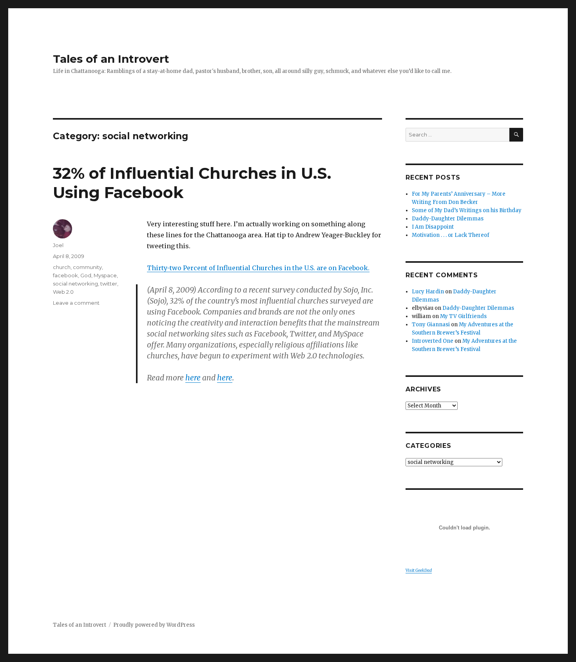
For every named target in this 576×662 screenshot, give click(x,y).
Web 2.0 (63, 292)
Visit (419, 570)
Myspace (105, 275)
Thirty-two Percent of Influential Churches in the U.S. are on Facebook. (258, 268)
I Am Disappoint (433, 227)
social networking (75, 283)
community (87, 267)
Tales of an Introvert (111, 58)
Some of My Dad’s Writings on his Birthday (467, 210)
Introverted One (432, 341)
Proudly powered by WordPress (154, 625)
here (193, 377)
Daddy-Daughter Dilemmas (448, 218)
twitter (108, 283)
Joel (58, 245)
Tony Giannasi (431, 324)
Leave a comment (76, 303)
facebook (65, 275)
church (62, 267)
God (85, 275)
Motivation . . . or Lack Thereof (450, 235)
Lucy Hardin (428, 291)
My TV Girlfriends (463, 316)
